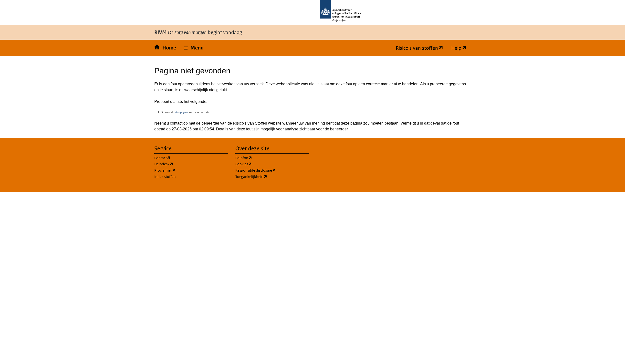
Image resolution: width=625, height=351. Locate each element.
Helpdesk (161, 163)
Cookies (241, 163)
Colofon (241, 157)
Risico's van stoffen (415, 48)
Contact (160, 157)
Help (454, 48)
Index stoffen (165, 176)
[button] (194, 48)
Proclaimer (163, 170)
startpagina (181, 112)
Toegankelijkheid (249, 176)
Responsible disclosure (253, 170)
